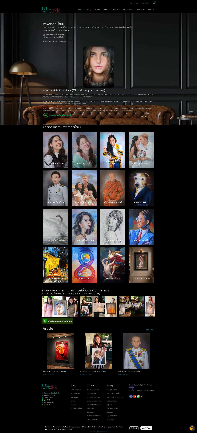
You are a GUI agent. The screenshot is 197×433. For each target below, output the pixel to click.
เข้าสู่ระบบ (137, 3)
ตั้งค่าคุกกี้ (134, 428)
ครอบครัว (90, 408)
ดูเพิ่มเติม (149, 330)
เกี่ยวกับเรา (74, 397)
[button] (131, 3)
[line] (138, 396)
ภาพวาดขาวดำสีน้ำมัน (114, 393)
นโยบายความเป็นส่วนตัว (55, 429)
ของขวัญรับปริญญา (94, 397)
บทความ (74, 401)
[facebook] (131, 396)
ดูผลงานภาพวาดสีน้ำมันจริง (113, 110)
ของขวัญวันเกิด (92, 393)
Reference (111, 419)
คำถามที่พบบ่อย (76, 408)
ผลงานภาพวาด (76, 390)
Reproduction (112, 416)
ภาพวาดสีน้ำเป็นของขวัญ (115, 397)
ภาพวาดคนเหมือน (93, 390)
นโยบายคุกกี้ (68, 429)
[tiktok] (142, 396)
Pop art (109, 404)
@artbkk (47, 400)
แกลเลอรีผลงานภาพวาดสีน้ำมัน (62, 127)
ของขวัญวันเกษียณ (94, 404)
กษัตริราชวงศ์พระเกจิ (94, 416)
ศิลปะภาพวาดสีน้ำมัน (50, 94)
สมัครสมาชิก (146, 3)
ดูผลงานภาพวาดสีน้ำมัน (54, 37)
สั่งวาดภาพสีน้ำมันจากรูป (59, 101)
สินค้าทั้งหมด (75, 393)
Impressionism (112, 408)
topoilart (47, 404)
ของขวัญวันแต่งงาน (94, 401)
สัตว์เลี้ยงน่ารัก (112, 390)
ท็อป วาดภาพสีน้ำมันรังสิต (51, 393)
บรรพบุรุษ (90, 412)
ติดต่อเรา (74, 404)
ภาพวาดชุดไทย (92, 419)
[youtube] (134, 396)
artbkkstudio (48, 402)
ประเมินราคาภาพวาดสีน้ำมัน (60, 321)
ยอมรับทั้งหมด (146, 428)
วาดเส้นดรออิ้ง (112, 401)
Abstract (110, 412)
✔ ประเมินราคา (48, 41)
